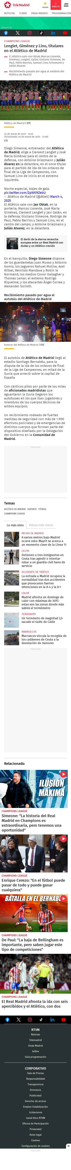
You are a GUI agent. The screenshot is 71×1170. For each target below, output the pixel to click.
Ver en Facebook (7, 1020)
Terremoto (29, 614)
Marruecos (29, 631)
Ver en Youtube (63, 1019)
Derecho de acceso (35, 1101)
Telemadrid (35, 1040)
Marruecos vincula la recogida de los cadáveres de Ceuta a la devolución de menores (11, 637)
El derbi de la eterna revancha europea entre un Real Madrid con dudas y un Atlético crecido (12, 243)
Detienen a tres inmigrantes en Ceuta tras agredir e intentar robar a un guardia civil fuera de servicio (11, 556)
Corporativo (35, 1068)
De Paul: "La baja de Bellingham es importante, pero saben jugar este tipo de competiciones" (34, 913)
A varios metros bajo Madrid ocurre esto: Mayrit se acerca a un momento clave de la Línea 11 (11, 539)
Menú (66, 5)
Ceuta (25, 551)
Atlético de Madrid (15, 509)
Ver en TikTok (41, 1020)
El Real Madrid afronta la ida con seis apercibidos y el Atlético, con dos (35, 974)
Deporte (32, 509)
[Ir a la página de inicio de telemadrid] (16, 5)
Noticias (9, 13)
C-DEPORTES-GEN (35, 23)
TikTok (41, 33)
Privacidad (35, 1129)
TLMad (23, 13)
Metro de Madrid (33, 533)
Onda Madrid (39, 13)
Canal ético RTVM (35, 1118)
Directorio (35, 1090)
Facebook (6, 33)
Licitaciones (35, 1112)
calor (25, 593)
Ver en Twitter (18, 1020)
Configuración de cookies (35, 1146)
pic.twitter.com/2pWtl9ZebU (25, 192)
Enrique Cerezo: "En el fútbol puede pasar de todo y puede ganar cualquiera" (34, 853)
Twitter (18, 33)
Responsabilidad (35, 1079)
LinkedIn (53, 32)
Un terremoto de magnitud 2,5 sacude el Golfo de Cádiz (11, 620)
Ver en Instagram (30, 1019)
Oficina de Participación (35, 1123)
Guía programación (35, 1057)
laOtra (35, 1051)
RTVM (35, 1030)
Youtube (65, 32)
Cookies (35, 1140)
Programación (61, 13)
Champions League (17, 41)
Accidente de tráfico (35, 572)
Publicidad (35, 1095)
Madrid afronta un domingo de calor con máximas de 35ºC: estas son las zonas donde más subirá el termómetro (11, 599)
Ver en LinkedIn (52, 1019)
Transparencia (35, 1084)
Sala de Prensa (35, 1073)
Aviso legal (35, 1135)
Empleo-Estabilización (35, 1107)
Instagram (30, 32)
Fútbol (42, 509)
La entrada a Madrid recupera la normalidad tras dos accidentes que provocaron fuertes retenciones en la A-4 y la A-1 (11, 578)
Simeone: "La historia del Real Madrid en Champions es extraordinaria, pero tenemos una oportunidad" (34, 789)
